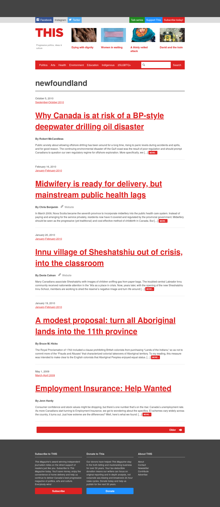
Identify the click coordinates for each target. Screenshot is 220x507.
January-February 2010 (48, 170)
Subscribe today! (173, 20)
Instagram (60, 20)
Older (173, 430)
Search (177, 65)
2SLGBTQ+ (124, 65)
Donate (110, 491)
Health (62, 65)
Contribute (143, 471)
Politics (43, 65)
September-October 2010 (49, 102)
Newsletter (143, 468)
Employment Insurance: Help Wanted (103, 387)
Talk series (137, 20)
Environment (76, 65)
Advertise (143, 474)
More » (153, 152)
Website (69, 207)
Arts (53, 65)
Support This (153, 20)
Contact (142, 464)
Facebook (46, 20)
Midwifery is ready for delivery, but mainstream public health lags (98, 189)
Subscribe (58, 491)
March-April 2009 (45, 375)
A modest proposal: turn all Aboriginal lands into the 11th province (105, 325)
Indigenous (108, 65)
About (141, 461)
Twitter (76, 20)
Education (93, 65)
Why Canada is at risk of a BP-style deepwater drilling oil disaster (99, 120)
